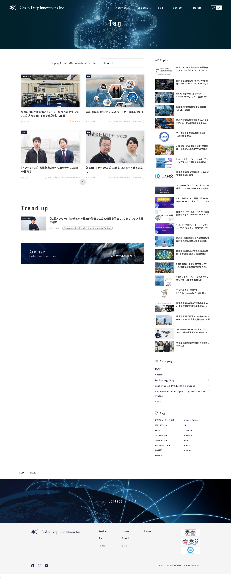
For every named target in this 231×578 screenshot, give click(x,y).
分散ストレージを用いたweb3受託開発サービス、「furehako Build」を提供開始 (192, 213)
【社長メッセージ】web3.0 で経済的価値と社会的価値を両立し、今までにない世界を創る (96, 220)
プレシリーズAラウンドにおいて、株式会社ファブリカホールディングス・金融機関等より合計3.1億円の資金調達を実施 (192, 187)
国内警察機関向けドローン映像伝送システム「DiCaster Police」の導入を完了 (192, 82)
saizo (157, 430)
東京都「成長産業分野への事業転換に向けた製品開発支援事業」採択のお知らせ (192, 239)
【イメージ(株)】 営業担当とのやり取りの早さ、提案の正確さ (50, 169)
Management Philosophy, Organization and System (180, 393)
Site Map (102, 546)
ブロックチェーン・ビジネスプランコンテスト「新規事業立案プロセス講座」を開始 (193, 331)
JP (213, 7)
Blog (160, 7)
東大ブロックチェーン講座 (164, 420)
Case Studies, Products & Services (175, 385)
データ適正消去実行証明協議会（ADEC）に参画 (191, 134)
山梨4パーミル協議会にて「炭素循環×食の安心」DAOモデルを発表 (192, 147)
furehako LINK (161, 435)
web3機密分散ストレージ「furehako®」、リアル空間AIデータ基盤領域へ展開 (192, 95)
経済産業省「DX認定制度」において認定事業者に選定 (192, 174)
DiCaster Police (191, 420)
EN (218, 7)
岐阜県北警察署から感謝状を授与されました (193, 344)
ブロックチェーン (161, 425)
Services (122, 7)
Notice (159, 374)
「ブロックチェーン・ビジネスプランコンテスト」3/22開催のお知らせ (192, 161)
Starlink (187, 450)
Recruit (196, 7)
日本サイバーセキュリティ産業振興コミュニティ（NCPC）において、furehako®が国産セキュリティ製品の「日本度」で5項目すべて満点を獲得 (192, 69)
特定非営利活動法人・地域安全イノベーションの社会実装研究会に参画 (193, 318)
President (188, 430)
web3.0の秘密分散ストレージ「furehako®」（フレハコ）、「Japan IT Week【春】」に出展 (50, 113)
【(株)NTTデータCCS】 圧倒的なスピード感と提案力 (114, 169)
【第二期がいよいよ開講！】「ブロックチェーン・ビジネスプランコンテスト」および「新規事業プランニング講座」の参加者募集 (193, 200)
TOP (21, 472)
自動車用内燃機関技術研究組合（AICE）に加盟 (191, 108)
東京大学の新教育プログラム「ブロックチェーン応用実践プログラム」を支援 (193, 121)
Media (158, 401)
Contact (177, 7)
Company (143, 7)
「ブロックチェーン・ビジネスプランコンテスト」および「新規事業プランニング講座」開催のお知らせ (192, 226)
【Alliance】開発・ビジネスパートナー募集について (115, 112)
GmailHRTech (161, 440)
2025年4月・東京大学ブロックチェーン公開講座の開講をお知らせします (192, 265)
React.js (158, 455)
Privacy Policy (126, 546)
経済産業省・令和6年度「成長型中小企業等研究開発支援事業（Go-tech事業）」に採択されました (192, 305)
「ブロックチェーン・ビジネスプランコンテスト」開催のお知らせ (192, 278)
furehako (188, 435)
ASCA (186, 440)
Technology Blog (165, 380)
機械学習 (158, 450)
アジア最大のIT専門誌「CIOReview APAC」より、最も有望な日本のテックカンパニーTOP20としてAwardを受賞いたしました (192, 292)
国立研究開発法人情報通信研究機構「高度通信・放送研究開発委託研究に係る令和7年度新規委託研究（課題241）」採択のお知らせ (192, 252)
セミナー (159, 368)
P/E (185, 425)
